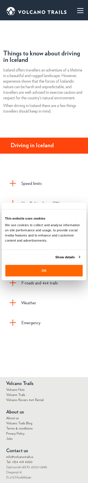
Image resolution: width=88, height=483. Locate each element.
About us (12, 418)
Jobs (9, 438)
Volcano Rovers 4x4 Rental (25, 400)
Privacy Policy (15, 433)
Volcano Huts (15, 389)
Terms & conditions (19, 428)
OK (44, 270)
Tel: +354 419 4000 (19, 462)
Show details (65, 257)
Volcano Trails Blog (19, 423)
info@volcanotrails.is (19, 457)
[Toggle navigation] (78, 10)
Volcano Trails (15, 395)
